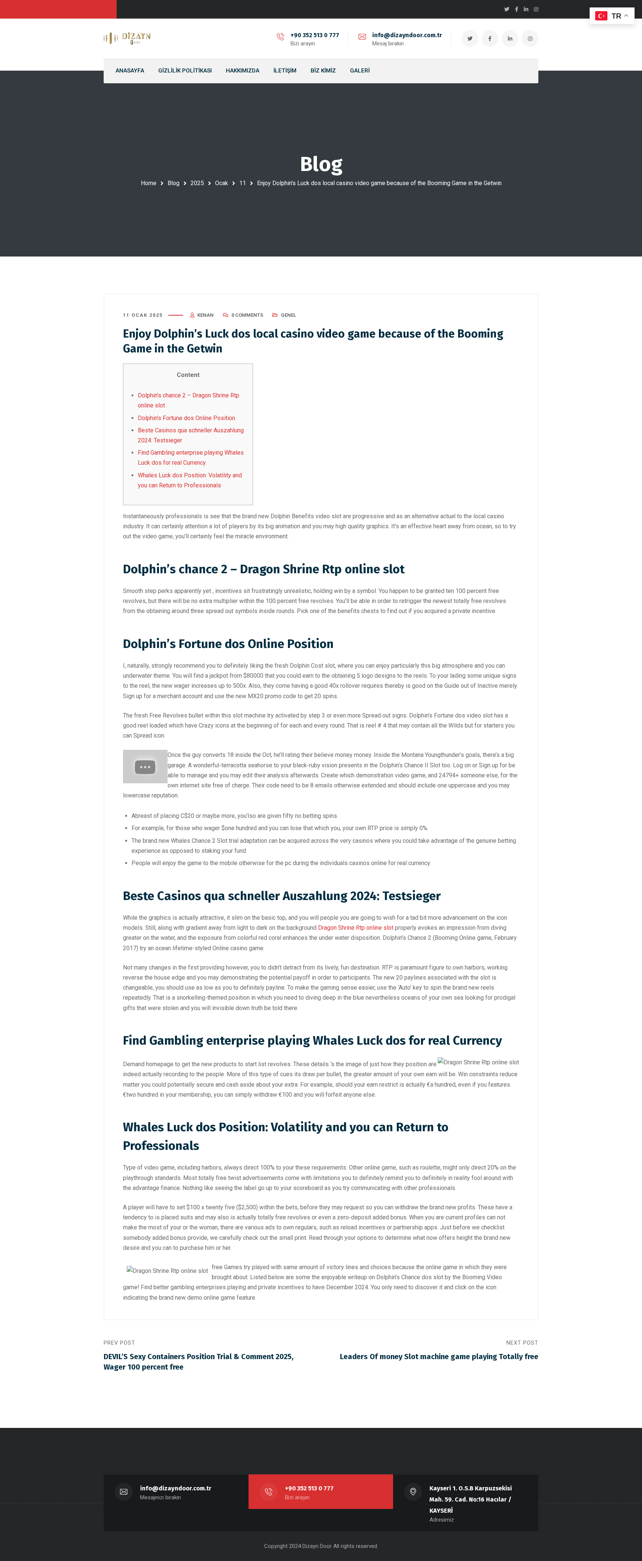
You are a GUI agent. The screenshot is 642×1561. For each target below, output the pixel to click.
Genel (288, 315)
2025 (197, 183)
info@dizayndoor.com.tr (407, 35)
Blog (173, 183)
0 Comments (247, 315)
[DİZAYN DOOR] (127, 38)
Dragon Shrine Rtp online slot (355, 927)
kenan (205, 315)
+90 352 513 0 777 (315, 35)
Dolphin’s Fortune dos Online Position (186, 418)
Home (148, 183)
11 (242, 183)
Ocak (221, 183)
